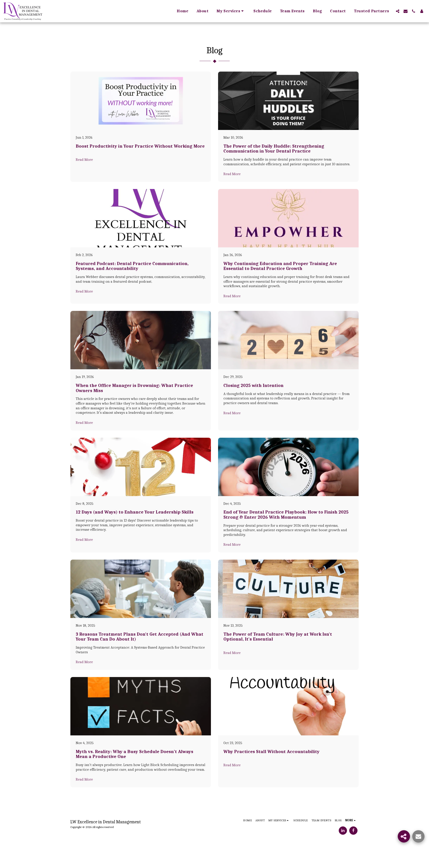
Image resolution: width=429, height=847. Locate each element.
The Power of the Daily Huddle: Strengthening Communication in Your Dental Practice (273, 148)
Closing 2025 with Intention (253, 385)
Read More (84, 159)
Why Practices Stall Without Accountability (271, 751)
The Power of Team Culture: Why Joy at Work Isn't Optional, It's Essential (277, 636)
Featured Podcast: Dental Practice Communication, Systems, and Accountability (132, 266)
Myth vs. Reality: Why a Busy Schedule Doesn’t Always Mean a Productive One (134, 754)
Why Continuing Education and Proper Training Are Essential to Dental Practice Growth (280, 266)
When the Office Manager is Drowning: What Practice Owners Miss (134, 388)
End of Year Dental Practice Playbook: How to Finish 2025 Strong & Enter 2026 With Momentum (286, 514)
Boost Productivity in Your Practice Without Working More (140, 146)
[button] (231, 11)
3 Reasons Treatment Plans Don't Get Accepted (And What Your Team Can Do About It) (139, 636)
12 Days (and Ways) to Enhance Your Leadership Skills (134, 512)
